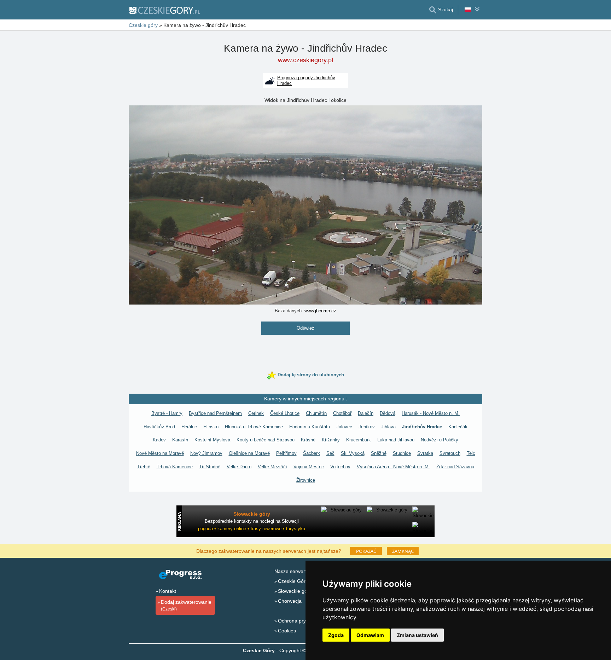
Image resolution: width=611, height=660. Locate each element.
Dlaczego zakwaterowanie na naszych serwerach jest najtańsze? (268, 550)
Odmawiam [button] (370, 635)
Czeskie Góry (293, 581)
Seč (330, 453)
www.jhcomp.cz (320, 310)
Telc (471, 453)
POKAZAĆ (366, 551)
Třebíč (143, 466)
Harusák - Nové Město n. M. (431, 413)
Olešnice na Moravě (249, 453)
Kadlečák (457, 426)
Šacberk (311, 453)
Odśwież (305, 328)
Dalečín (365, 413)
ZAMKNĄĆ (403, 551)
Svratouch (450, 453)
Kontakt (167, 591)
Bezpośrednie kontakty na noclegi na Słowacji (252, 521)
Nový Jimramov (206, 453)
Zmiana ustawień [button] (417, 635)
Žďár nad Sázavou (455, 466)
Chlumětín (316, 413)
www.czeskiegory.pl (305, 60)
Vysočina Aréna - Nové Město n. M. (393, 466)
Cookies (287, 630)
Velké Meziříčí (272, 466)
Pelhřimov (286, 453)
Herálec (189, 426)
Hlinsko (211, 426)
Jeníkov (367, 426)
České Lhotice (284, 413)
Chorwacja (290, 601)
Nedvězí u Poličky (439, 439)
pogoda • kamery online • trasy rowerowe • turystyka (251, 528)
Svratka (425, 453)
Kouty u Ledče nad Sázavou (266, 439)
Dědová (387, 413)
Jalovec (344, 426)
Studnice (402, 453)
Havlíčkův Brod (159, 426)
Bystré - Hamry (166, 413)
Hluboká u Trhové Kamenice (254, 426)
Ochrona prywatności (301, 621)
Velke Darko (239, 466)
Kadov (159, 439)
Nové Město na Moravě (160, 453)
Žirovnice (305, 480)
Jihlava (388, 426)
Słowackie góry (295, 591)
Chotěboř (342, 413)
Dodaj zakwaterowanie (186, 605)
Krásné (308, 439)
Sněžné (378, 453)
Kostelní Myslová (212, 439)
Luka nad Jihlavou (395, 439)
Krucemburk (358, 439)
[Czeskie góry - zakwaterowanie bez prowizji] (164, 10)
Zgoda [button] (336, 635)
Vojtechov (340, 466)
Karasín (180, 439)
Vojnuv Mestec (308, 466)
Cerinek (256, 413)
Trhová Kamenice (175, 466)
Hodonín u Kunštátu (309, 426)
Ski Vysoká (353, 453)
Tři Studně (209, 466)
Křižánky (331, 439)
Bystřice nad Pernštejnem (215, 413)
